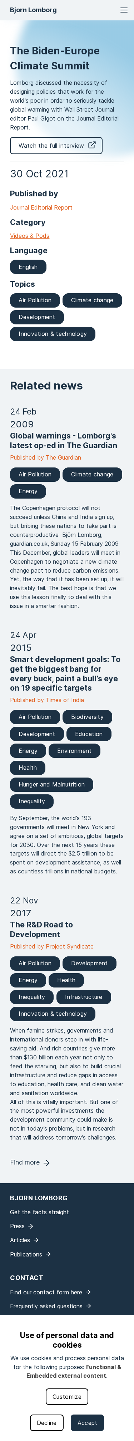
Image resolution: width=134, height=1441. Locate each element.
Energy (28, 491)
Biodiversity (87, 716)
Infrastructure (84, 996)
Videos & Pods (29, 235)
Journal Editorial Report (41, 207)
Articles (20, 1240)
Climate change (92, 300)
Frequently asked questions (46, 1306)
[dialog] (67, 1378)
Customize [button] (67, 1396)
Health (28, 767)
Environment (74, 750)
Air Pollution (35, 300)
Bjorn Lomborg (33, 10)
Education (89, 733)
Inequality (32, 801)
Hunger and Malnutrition (52, 784)
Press (17, 1226)
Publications (26, 1254)
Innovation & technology (53, 333)
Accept (88, 1422)
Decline (47, 1422)
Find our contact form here (46, 1292)
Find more (25, 1162)
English (28, 266)
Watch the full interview (51, 145)
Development (37, 316)
